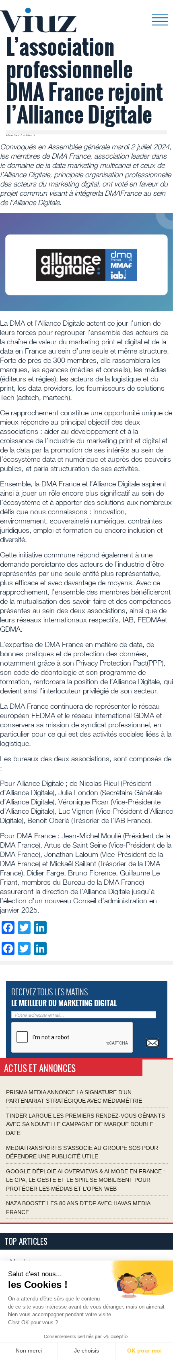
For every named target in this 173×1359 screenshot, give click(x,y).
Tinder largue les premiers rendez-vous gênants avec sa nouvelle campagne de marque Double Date (85, 1124)
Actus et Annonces (40, 1068)
